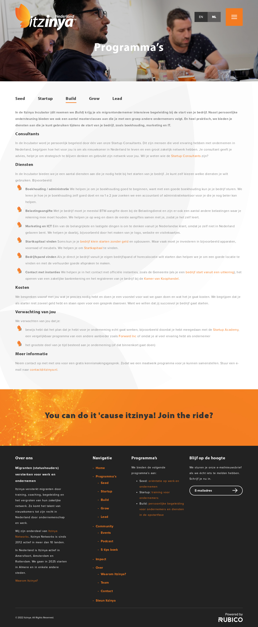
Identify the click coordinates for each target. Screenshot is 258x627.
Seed (20, 98)
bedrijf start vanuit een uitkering (210, 272)
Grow (94, 98)
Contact (107, 591)
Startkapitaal (93, 248)
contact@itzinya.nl (43, 370)
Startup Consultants (186, 156)
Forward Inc (127, 336)
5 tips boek (109, 550)
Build (71, 98)
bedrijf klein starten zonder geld (104, 242)
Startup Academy (225, 330)
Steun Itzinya (106, 601)
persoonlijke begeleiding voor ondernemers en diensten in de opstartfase (161, 509)
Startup (45, 98)
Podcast (107, 541)
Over (99, 568)
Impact (101, 559)
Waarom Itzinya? (26, 580)
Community (104, 526)
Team (105, 583)
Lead (117, 98)
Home (100, 468)
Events (106, 533)
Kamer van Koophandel (161, 279)
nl (214, 17)
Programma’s (106, 476)
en (201, 17)
